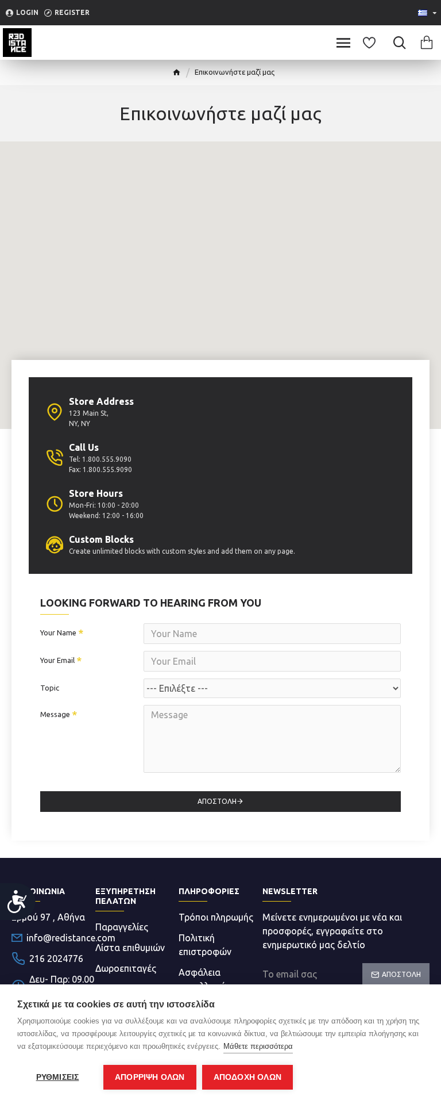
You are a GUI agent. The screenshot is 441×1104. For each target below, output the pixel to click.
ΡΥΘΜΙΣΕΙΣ (57, 1077)
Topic (49, 688)
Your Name (58, 632)
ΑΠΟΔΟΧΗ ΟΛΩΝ (247, 1077)
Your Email (57, 660)
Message (55, 714)
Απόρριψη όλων (150, 1077)
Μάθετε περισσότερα (258, 1046)
